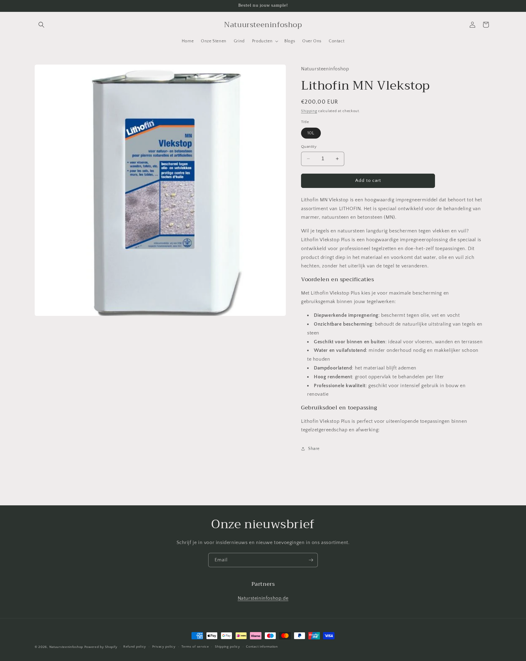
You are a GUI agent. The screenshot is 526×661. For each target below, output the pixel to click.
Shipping (309, 111)
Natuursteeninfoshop (66, 647)
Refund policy (134, 647)
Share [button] (314, 448)
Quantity (309, 146)
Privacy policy (164, 647)
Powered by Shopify (100, 647)
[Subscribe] (310, 560)
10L (310, 133)
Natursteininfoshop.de (263, 598)
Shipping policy (227, 647)
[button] (41, 24)
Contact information (262, 647)
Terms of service (195, 647)
